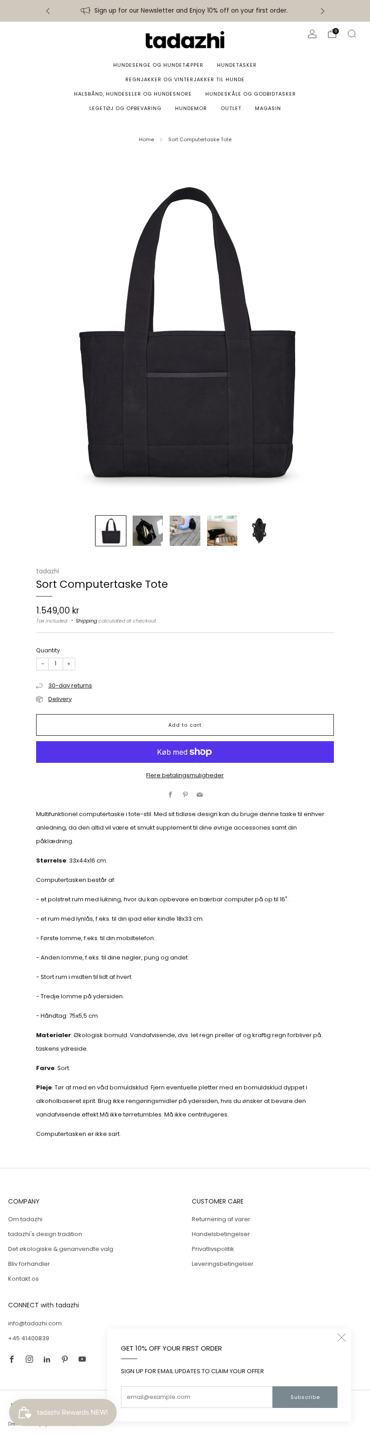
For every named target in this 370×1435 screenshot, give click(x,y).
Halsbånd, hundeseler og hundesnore (133, 93)
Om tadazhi (25, 1219)
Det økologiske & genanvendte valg (60, 1249)
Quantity (48, 650)
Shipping (86, 620)
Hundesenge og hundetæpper (158, 65)
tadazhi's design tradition (45, 1234)
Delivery (60, 699)
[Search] (351, 33)
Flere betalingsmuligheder (185, 775)
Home (146, 139)
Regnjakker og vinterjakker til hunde (185, 79)
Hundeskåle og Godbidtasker (250, 93)
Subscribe (305, 1397)
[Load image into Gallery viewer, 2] (147, 530)
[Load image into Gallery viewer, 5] (259, 530)
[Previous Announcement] (48, 11)
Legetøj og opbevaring (125, 108)
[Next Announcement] (322, 11)
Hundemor (191, 108)
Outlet (231, 108)
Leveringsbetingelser (223, 1264)
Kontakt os (23, 1278)
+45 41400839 (28, 1338)
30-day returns (70, 685)
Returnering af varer (221, 1219)
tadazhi (47, 571)
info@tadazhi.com (35, 1323)
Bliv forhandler (29, 1264)
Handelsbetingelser (221, 1234)
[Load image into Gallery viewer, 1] (110, 530)
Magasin (268, 108)
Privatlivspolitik (213, 1249)
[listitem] (185, 11)
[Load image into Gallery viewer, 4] (222, 530)
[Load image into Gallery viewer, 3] (184, 530)
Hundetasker (237, 65)
